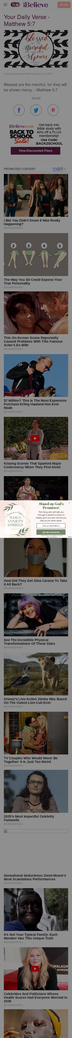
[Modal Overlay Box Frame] (36, 519)
